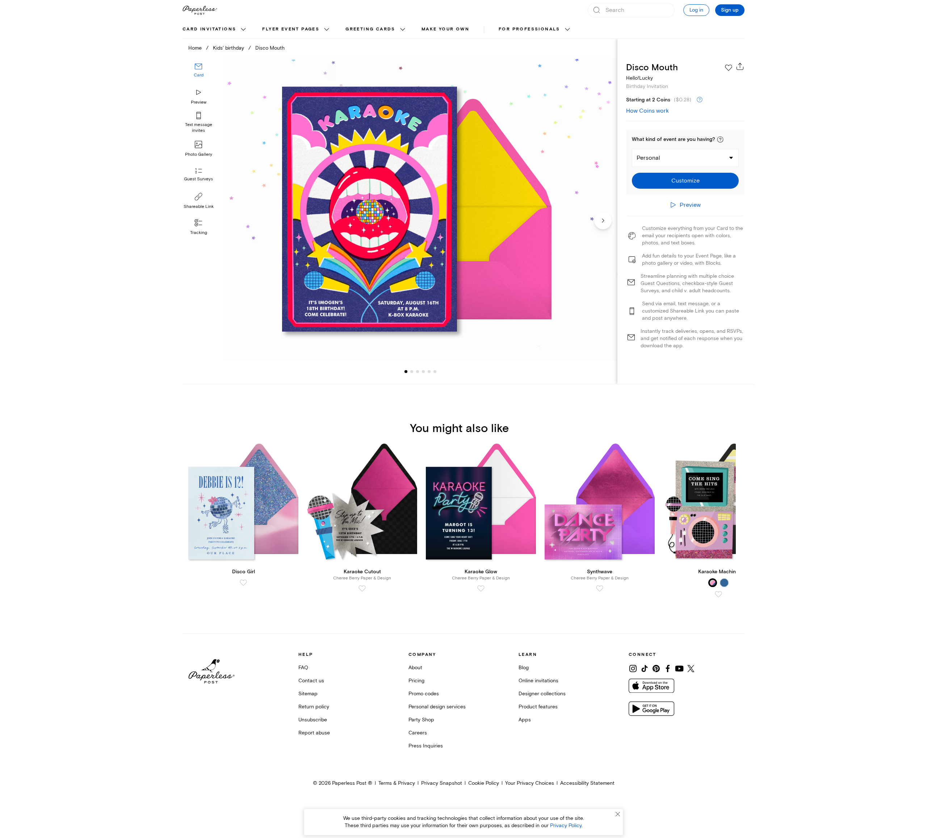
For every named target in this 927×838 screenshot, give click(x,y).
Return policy (313, 707)
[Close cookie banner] (617, 814)
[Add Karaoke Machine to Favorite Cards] (718, 594)
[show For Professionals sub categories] (567, 29)
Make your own (445, 29)
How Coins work (647, 110)
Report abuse (314, 733)
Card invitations (209, 29)
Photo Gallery (198, 154)
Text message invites (198, 127)
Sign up (730, 10)
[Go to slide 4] (417, 371)
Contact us (311, 681)
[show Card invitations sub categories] (243, 29)
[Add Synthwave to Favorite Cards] (599, 588)
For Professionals (529, 29)
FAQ (303, 668)
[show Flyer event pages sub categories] (326, 29)
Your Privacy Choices (529, 783)
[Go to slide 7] (434, 371)
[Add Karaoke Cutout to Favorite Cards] (362, 588)
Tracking (198, 232)
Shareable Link (199, 206)
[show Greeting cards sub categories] (402, 29)
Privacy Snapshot (441, 783)
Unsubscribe (312, 720)
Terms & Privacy (396, 783)
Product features (538, 707)
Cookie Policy (483, 783)
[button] (720, 139)
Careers (417, 733)
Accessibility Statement (587, 783)
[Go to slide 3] (411, 371)
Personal (648, 158)
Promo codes (423, 694)
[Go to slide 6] (429, 371)
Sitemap (308, 694)
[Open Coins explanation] (699, 100)
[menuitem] (215, 29)
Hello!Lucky (639, 78)
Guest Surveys (198, 179)
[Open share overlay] (740, 66)
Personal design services (437, 707)
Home (195, 48)
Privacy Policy (566, 825)
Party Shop (421, 720)
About (415, 668)
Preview (198, 102)
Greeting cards (370, 29)
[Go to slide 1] (405, 371)
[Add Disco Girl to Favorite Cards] (243, 582)
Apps (525, 720)
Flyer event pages (290, 29)
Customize (685, 180)
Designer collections (542, 694)
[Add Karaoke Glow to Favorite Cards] (481, 588)
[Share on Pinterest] (656, 668)
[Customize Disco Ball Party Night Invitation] (420, 209)
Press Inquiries (425, 746)
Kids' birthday (228, 48)
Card (199, 75)
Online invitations (538, 681)
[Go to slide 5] (423, 371)
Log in (696, 10)
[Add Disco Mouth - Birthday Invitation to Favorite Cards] (728, 67)
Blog (524, 668)
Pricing (416, 681)
